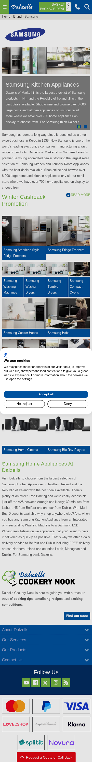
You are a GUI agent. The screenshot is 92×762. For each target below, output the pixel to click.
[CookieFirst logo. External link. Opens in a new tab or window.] (5, 355)
